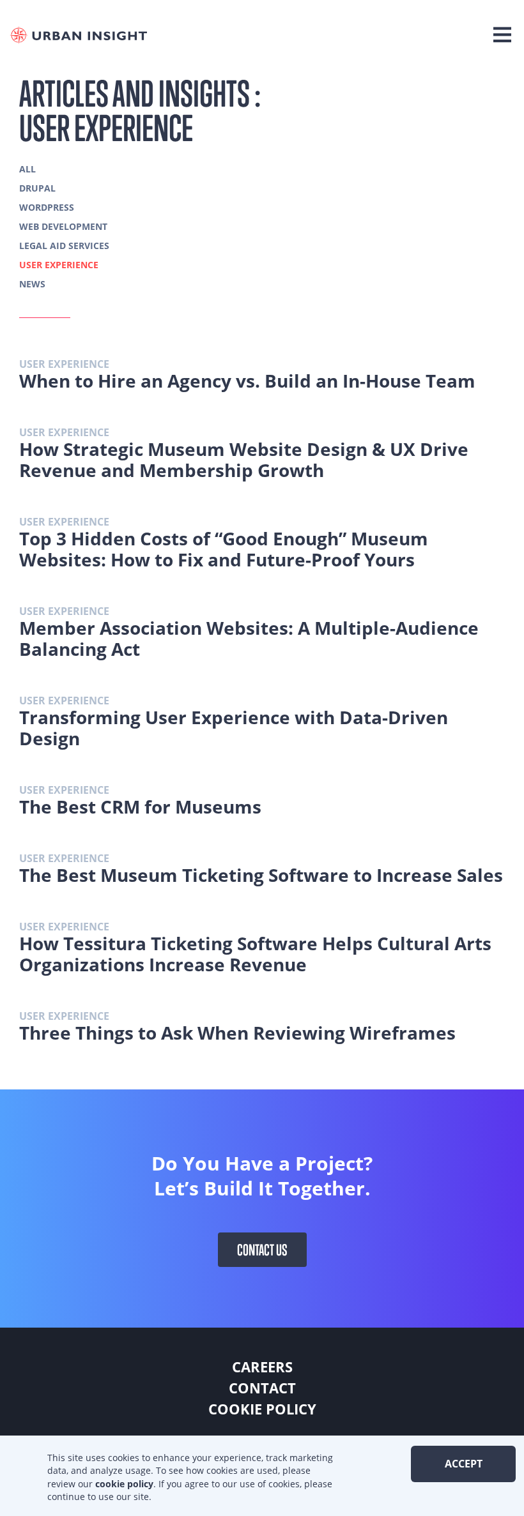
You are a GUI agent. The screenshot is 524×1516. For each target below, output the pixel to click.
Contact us (262, 1250)
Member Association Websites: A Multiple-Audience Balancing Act (249, 638)
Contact (262, 1387)
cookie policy (124, 1484)
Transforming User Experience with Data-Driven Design (233, 727)
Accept (463, 1464)
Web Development (63, 226)
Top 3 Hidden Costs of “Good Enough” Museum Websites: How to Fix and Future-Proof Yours (223, 549)
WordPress (46, 207)
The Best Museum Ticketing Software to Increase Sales (261, 875)
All (27, 169)
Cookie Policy (262, 1408)
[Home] (81, 35)
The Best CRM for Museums (140, 806)
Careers (262, 1366)
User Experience (58, 265)
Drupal (37, 188)
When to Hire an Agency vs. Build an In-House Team (247, 380)
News (32, 284)
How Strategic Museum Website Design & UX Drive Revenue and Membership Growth (243, 459)
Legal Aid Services (64, 245)
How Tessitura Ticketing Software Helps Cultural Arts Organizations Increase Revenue (255, 953)
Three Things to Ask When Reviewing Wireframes (237, 1032)
